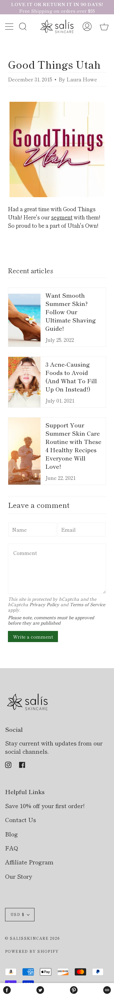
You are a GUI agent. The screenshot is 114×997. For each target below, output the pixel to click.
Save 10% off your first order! (45, 805)
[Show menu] (10, 26)
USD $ (17, 914)
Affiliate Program (29, 862)
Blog (11, 834)
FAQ (11, 848)
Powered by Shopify (32, 951)
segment (62, 217)
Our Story (18, 876)
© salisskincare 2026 (32, 938)
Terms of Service (87, 604)
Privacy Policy (44, 604)
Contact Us (20, 819)
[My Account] (87, 26)
